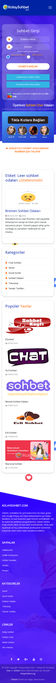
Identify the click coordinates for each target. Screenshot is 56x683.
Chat (8, 670)
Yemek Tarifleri (16, 288)
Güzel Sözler (15, 272)
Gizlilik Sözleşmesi (10, 555)
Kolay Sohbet (8, 632)
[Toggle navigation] (50, 7)
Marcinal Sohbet (13, 463)
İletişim (5, 570)
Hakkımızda (7, 550)
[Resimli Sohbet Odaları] (28, 388)
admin (23, 216)
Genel (11, 267)
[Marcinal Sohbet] (28, 450)
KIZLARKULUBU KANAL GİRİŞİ (28, 84)
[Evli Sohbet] (28, 419)
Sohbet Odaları (16, 278)
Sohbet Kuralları (9, 560)
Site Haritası (7, 647)
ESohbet (9, 339)
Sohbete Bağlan (28, 66)
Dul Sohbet (11, 370)
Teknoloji (13, 283)
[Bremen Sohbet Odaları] (28, 198)
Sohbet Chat (7, 637)
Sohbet (17, 670)
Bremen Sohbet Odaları (23, 211)
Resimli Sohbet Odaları (16, 401)
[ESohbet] (28, 325)
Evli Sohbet (11, 432)
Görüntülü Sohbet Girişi (28, 77)
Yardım (5, 565)
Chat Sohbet (15, 262)
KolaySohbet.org (27, 673)
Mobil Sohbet (8, 642)
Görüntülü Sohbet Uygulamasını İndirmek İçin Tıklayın (28, 150)
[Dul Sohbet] (28, 356)
